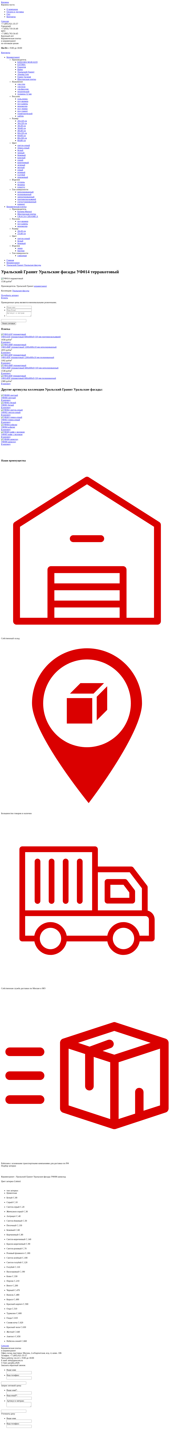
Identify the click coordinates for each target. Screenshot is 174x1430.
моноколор (22, 106)
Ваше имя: (11, 1370)
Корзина (5, 2)
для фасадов (23, 89)
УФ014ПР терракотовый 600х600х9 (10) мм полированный (28, 378)
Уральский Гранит (25, 72)
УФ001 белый (7, 405)
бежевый (21, 155)
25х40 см (21, 233)
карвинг (21, 204)
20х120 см (22, 121)
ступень (21, 182)
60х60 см (21, 135)
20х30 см (21, 231)
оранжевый (22, 177)
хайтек (20, 116)
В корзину (6, 342)
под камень (22, 104)
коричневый (23, 162)
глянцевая (22, 255)
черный (20, 153)
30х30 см (21, 126)
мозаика (21, 184)
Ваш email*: (12, 1395)
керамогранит (40, 286)
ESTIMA (21, 64)
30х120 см (22, 123)
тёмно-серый (23, 148)
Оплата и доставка (15, 12)
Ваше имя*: (12, 1390)
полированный (24, 194)
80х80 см (21, 140)
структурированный (26, 202)
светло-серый (23, 145)
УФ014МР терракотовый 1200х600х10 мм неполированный (29, 347)
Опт (8, 14)
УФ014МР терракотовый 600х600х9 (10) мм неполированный (29, 368)
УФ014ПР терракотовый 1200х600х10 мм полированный (27, 357)
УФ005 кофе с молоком (11, 434)
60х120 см (22, 133)
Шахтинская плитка (26, 79)
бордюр (20, 251)
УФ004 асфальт (8, 427)
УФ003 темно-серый (10, 420)
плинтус (21, 187)
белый (20, 150)
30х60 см (21, 128)
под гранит (22, 111)
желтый (21, 167)
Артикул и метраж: (15, 1401)
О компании (12, 9)
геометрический (24, 113)
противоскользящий (26, 199)
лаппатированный (25, 197)
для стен (21, 84)
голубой (21, 175)
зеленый (21, 165)
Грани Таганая (24, 77)
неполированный (25, 192)
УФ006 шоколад (8, 442)
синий (20, 160)
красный (21, 157)
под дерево (22, 108)
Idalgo (20, 69)
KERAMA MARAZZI (27, 62)
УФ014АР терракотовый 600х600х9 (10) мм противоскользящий (31, 337)
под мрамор (22, 101)
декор (20, 248)
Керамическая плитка (17, 206)
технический (23, 91)
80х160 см (22, 138)
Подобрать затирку (10, 295)
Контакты (11, 17)
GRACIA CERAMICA (27, 216)
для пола (21, 86)
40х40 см (21, 131)
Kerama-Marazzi (24, 211)
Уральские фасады (20, 291)
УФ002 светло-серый (11, 412)
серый (20, 170)
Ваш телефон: (13, 1375)
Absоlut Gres (23, 74)
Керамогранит (13, 57)
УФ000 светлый (8, 398)
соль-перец (22, 99)
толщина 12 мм (24, 94)
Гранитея (21, 67)
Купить (4, 298)
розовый (21, 172)
